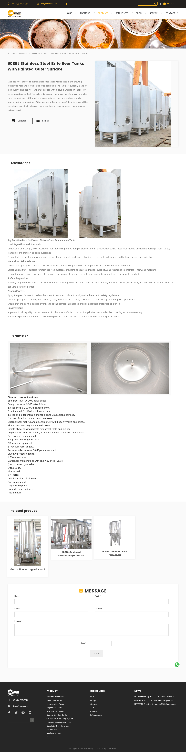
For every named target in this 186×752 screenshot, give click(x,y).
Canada (93, 711)
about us (85, 13)
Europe (93, 700)
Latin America (96, 715)
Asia (92, 707)
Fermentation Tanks (55, 704)
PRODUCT (103, 13)
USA (92, 696)
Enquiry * (18, 621)
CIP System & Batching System (59, 718)
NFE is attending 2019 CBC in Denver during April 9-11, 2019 (155, 696)
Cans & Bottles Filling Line (57, 726)
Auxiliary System (53, 733)
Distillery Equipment (55, 711)
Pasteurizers (51, 729)
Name (16, 596)
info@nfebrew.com (49, 3)
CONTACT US (172, 13)
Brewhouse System (54, 700)
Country (98, 608)
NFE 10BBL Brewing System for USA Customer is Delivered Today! (155, 704)
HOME (69, 13)
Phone (17, 608)
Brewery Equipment (55, 696)
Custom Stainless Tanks (56, 715)
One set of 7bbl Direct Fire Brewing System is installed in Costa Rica (155, 700)
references (122, 13)
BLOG (139, 13)
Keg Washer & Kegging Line (58, 722)
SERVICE (154, 13)
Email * (98, 596)
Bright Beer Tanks (54, 707)
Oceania (93, 704)
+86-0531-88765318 (20, 4)
